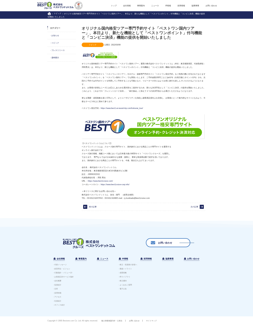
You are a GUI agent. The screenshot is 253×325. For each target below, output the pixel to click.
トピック (57, 13)
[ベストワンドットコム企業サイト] (49, 13)
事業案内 (141, 6)
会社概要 (57, 281)
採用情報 (181, 6)
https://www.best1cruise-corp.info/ (115, 184)
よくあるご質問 (126, 285)
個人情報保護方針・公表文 (111, 321)
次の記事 (194, 207)
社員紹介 (57, 301)
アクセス (57, 297)
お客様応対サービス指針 (64, 277)
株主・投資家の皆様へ (128, 265)
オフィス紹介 (59, 305)
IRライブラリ (125, 277)
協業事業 (195, 6)
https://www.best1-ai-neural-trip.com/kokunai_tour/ (122, 108)
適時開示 (55, 58)
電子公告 (123, 289)
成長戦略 (123, 273)
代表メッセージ (60, 265)
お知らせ (55, 35)
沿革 (56, 289)
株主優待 (123, 281)
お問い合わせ (211, 6)
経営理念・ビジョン (62, 269)
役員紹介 (57, 285)
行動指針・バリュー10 (63, 273)
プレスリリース (58, 50)
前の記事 (93, 207)
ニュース (155, 6)
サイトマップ (151, 321)
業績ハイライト (126, 269)
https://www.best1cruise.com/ (100, 181)
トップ (114, 6)
